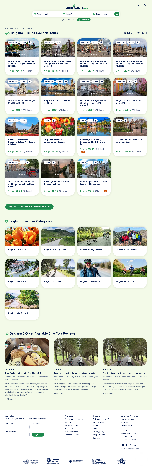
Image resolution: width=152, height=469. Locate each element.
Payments (125, 422)
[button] (7, 5)
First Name (9, 424)
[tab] (19, 54)
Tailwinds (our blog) (101, 419)
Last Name (36, 424)
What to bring (70, 422)
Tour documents (128, 425)
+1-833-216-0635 (128, 440)
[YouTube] (122, 445)
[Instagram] (131, 445)
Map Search (85, 20)
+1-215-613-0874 (128, 436)
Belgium (29, 28)
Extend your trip (71, 425)
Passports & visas (72, 435)
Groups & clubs (99, 422)
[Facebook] (127, 445)
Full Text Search (68, 20)
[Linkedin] (135, 445)
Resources (69, 428)
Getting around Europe (74, 419)
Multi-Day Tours (10, 28)
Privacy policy (98, 432)
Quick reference (127, 419)
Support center (99, 435)
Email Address (10, 431)
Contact (96, 428)
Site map (96, 438)
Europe (21, 28)
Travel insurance (71, 432)
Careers (96, 425)
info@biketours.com (129, 433)
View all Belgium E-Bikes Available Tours (31, 206)
